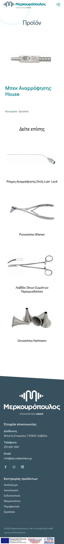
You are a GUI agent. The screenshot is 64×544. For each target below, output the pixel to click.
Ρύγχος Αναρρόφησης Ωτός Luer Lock (32, 181)
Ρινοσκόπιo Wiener (32, 234)
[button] (58, 4)
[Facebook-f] (5, 467)
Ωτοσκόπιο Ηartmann (32, 341)
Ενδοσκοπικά (12, 495)
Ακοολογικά (11, 490)
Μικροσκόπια (12, 500)
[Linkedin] (22, 467)
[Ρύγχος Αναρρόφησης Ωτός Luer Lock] (32, 158)
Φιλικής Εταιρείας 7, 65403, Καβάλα (25, 435)
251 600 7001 (11, 447)
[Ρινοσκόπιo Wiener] (32, 211)
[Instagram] (14, 467)
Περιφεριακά (11, 506)
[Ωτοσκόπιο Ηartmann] (32, 318)
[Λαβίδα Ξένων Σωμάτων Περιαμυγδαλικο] (32, 264)
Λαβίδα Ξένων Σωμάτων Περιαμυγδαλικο (32, 289)
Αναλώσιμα (11, 484)
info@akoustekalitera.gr (18, 458)
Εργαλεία (24, 111)
